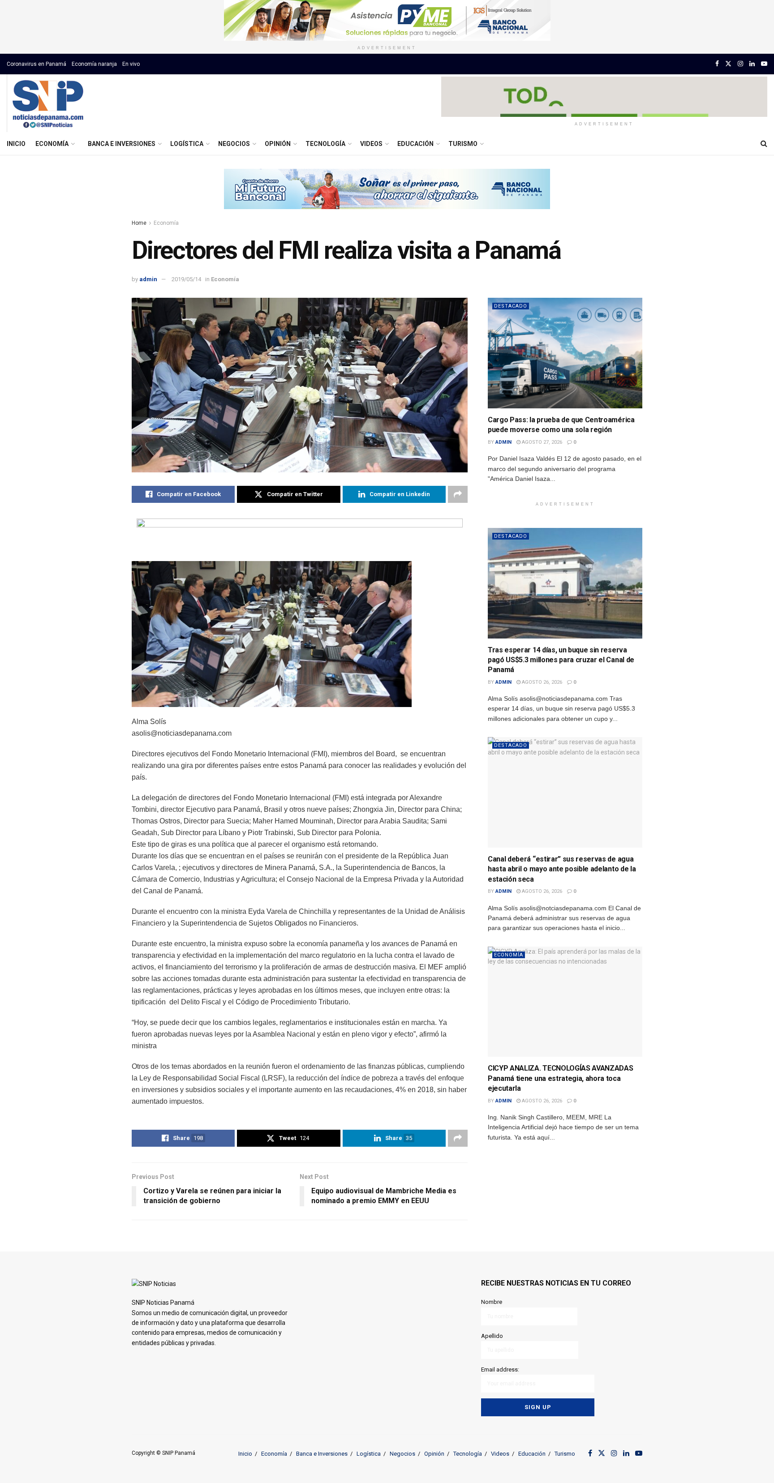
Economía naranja (94, 64)
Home (139, 223)
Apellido (492, 1336)
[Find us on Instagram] (740, 63)
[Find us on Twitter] (728, 63)
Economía (52, 143)
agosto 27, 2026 (541, 442)
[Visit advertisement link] (387, 20)
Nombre (491, 1302)
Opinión (278, 143)
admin (148, 279)
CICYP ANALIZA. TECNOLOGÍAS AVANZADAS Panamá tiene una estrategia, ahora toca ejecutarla (560, 1078)
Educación (415, 143)
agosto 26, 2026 (541, 682)
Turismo (462, 143)
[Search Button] (764, 144)
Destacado (510, 306)
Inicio (16, 143)
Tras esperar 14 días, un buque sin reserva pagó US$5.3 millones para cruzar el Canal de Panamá (561, 660)
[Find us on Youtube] (764, 63)
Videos (371, 143)
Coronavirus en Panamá (36, 64)
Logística (186, 143)
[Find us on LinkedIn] (752, 63)
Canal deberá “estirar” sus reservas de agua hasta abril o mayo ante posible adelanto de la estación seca (562, 869)
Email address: (500, 1369)
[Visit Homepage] (48, 103)
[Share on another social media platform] (458, 494)
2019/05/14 (186, 279)
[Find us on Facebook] (717, 63)
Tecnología (325, 143)
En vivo (131, 64)
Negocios (234, 143)
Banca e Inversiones (121, 143)
